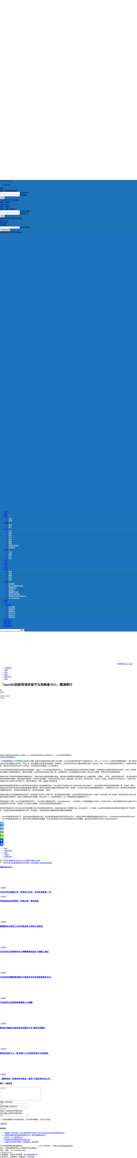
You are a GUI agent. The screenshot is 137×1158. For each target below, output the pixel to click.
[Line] (68, 837)
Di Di (2, 692)
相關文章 (3, 867)
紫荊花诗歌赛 (13, 545)
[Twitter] (68, 827)
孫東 (5, 852)
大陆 (10, 519)
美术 (10, 535)
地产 (10, 556)
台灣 (10, 521)
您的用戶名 (24, 193)
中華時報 (18, 761)
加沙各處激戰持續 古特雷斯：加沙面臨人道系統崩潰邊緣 (30, 863)
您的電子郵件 (25, 211)
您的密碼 (23, 195)
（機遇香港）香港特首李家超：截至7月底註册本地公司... (25, 1079)
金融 (10, 554)
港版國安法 (13, 588)
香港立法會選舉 (14, 594)
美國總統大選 (13, 592)
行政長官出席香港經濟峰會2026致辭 (16, 1002)
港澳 (6, 523)
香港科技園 (8, 857)
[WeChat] (68, 834)
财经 (6, 550)
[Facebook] (68, 823)
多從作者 (9, 867)
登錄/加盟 (7, 185)
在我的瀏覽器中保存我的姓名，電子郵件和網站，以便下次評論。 (27, 1119)
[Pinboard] (68, 840)
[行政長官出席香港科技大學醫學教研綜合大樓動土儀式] (11, 945)
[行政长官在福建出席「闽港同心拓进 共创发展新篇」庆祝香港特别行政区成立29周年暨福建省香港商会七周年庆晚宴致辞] (11, 886)
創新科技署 (8, 850)
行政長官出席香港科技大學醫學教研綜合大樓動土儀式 (24, 952)
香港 (10, 525)
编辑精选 (12, 611)
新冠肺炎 (12, 584)
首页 (6, 512)
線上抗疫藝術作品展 (16, 586)
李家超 (6, 855)
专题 (6, 582)
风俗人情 (12, 615)
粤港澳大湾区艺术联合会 (17, 596)
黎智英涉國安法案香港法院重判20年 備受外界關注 (22, 1028)
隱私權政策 (4, 204)
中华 (10, 531)
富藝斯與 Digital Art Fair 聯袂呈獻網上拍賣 (24, 860)
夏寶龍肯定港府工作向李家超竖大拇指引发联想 (21, 926)
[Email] (68, 830)
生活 (6, 569)
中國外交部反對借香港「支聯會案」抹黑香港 (21, 1142)
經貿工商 (7, 677)
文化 (6, 529)
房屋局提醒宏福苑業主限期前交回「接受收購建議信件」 (25, 1135)
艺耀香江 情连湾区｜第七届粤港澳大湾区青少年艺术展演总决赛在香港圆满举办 (34, 1133)
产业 (10, 552)
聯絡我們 (7, 621)
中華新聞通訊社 (8, 761)
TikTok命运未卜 (14, 598)
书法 (10, 539)
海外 (10, 533)
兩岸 (6, 516)
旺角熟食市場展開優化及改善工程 (17, 1139)
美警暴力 (12, 590)
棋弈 (10, 543)
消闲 (10, 579)
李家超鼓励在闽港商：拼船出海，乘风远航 (19, 901)
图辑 (6, 600)
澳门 (10, 527)
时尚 (10, 577)
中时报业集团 (64, 1146)
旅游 (10, 573)
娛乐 (6, 567)
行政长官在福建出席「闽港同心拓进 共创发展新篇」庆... (26, 892)
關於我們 (7, 624)
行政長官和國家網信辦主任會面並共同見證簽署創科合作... (26, 977)
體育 (6, 565)
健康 (10, 575)
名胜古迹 (12, 617)
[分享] (68, 844)
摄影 (10, 541)
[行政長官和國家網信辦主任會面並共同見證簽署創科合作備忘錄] (11, 971)
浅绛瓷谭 (12, 548)
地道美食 (12, 609)
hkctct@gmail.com (30, 1154)
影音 (6, 602)
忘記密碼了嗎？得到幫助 (9, 200)
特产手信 (12, 613)
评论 (6, 562)
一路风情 (7, 605)
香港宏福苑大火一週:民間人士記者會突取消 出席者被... (25, 1053)
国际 (6, 514)
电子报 (6, 619)
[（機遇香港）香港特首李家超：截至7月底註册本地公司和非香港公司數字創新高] (11, 1072)
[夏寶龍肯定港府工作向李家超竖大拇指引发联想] (11, 920)
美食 (10, 571)
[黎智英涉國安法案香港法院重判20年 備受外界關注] (11, 1021)
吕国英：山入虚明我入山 (13, 1137)
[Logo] (68, 370)
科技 (6, 560)
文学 (10, 537)
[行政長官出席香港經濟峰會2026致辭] (11, 996)
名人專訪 (12, 607)
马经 (10, 558)
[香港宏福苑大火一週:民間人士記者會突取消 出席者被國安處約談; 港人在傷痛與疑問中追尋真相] (11, 1047)
